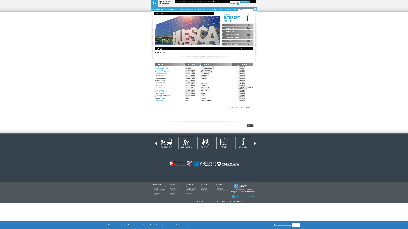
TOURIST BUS (201, 9)
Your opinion (189, 193)
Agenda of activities (191, 188)
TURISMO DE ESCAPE (230, 9)
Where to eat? (229, 31)
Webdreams (251, 192)
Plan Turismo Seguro (206, 192)
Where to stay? (230, 28)
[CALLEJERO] (224, 151)
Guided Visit (173, 189)
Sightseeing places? (232, 34)
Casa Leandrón (159, 85)
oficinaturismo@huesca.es (247, 201)
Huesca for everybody (176, 187)
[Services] (243, 151)
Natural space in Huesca (176, 192)
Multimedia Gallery (191, 189)
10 (247, 107)
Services (203, 187)
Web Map (184, 1)
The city (156, 188)
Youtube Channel (190, 190)
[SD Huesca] (189, 166)
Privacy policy (191, 1)
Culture (156, 192)
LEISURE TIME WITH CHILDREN (214, 9)
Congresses (173, 194)
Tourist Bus (220, 189)
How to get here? (231, 25)
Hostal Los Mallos (159, 90)
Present (188, 187)
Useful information (231, 44)
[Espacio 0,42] (196, 166)
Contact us (178, 1)
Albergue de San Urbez (161, 97)
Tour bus (172, 188)
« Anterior (232, 107)
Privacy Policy (199, 1)
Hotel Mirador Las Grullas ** (162, 68)
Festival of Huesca (159, 190)
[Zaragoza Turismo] (177, 166)
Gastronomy (157, 193)
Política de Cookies (208, 1)
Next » (249, 107)
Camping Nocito (159, 100)
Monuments (173, 193)
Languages (244, 1)
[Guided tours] (186, 151)
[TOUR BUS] (167, 151)
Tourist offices (205, 190)
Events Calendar (230, 41)
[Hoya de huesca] (228, 166)
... (238, 107)
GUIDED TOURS (191, 9)
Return (250, 125)
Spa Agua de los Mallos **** (162, 72)
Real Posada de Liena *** (161, 70)
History (156, 194)
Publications (204, 189)
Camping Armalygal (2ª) (161, 73)
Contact (219, 187)
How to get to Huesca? (160, 187)
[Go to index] (163, 7)
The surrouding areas (159, 189)
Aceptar (296, 225)
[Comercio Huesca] (208, 166)
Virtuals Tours (173, 190)
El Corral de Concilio (160, 87)
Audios (188, 192)
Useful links (204, 188)
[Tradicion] (205, 151)
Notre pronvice (174, 195)
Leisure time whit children (222, 191)
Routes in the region (232, 37)
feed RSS (216, 1)
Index (157, 13)
